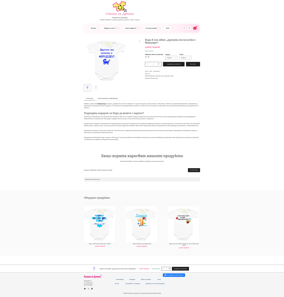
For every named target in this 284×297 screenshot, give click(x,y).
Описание (89, 98)
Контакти (120, 279)
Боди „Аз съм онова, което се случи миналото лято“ (184, 244)
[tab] (89, 98)
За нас (117, 283)
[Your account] (189, 28)
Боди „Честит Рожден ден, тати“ (100, 243)
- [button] (147, 63)
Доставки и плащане (132, 283)
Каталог (93, 28)
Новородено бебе (169, 76)
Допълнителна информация (108, 98)
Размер (167, 54)
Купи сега (193, 64)
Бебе (153, 76)
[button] (139, 41)
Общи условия (146, 279)
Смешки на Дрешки (120, 17)
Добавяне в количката (173, 64)
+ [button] (158, 63)
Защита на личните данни (155, 283)
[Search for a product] (184, 28)
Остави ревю (194, 170)
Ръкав (181, 54)
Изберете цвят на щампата (154, 54)
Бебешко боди (159, 76)
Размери (132, 279)
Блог (167, 28)
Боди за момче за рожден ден (142, 243)
